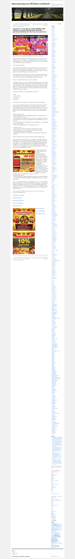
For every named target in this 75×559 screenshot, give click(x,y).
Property (49, 19)
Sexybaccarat (54, 233)
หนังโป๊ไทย (52, 486)
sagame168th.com (54, 224)
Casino (53, 72)
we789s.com (53, 298)
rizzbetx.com (53, 217)
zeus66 (53, 302)
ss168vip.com (54, 257)
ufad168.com (54, 286)
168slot (53, 28)
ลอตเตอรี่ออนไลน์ (54, 344)
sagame (53, 221)
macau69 (53, 146)
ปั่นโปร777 (53, 331)
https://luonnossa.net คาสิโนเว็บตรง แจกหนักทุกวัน (31, 4)
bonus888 (53, 66)
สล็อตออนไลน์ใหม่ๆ (54, 538)
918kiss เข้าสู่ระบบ (54, 38)
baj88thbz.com (54, 55)
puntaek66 (53, 208)
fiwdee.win (53, 92)
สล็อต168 (53, 352)
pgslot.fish (53, 190)
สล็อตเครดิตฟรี (54, 372)
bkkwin (53, 64)
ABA (52, 41)
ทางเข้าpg (53, 529)
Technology (54, 19)
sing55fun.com (54, 240)
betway (53, 60)
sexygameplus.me (54, 238)
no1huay (53, 159)
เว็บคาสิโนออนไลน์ (54, 408)
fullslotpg (53, 96)
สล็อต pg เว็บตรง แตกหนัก (56, 350)
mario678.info (54, 150)
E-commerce (24, 19)
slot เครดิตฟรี (54, 246)
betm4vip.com (54, 59)
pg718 (53, 181)
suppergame (53, 263)
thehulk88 (53, 270)
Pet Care (45, 19)
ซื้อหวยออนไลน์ (54, 309)
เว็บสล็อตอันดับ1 (54, 419)
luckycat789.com (54, 140)
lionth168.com (54, 131)
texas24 (53, 268)
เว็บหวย (53, 420)
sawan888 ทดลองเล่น (55, 225)
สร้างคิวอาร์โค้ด (54, 347)
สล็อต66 (53, 356)
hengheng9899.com (54, 107)
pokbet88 (53, 199)
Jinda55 (53, 116)
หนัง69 (53, 387)
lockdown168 (54, 136)
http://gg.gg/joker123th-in (17, 205)
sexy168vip (53, 230)
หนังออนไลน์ (54, 389)
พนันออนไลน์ (54, 334)
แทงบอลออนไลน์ (54, 427)
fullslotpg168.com (54, 98)
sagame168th (54, 223)
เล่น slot (53, 404)
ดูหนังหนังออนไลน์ (54, 312)
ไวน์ (52, 434)
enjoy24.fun (53, 83)
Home (14, 19)
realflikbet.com (54, 213)
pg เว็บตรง (53, 179)
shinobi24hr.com (54, 239)
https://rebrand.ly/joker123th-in (18, 200)
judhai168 (52, 478)
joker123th (22, 195)
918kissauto (53, 39)
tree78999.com (54, 277)
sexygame (53, 235)
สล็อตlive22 (53, 364)
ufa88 (53, 281)
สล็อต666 (53, 357)
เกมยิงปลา (53, 397)
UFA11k (53, 280)
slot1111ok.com (54, 247)
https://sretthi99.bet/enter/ (55, 111)
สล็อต (53, 348)
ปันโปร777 (53, 332)
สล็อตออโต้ (53, 371)
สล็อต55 (53, 355)
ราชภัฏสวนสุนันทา (54, 343)
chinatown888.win (54, 75)
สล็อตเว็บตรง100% (54, 542)
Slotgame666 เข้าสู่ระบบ (55, 250)
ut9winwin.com (54, 295)
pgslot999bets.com (54, 195)
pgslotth (53, 196)
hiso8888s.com (54, 109)
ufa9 (52, 283)
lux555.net (53, 142)
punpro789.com (54, 207)
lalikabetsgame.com (54, 128)
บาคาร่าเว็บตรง (53, 534)
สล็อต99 (53, 363)
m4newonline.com (54, 144)
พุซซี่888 (53, 337)
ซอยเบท (53, 307)
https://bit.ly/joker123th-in (17, 197)
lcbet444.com (54, 129)
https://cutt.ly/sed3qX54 (40, 208)
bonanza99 (53, 65)
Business (19, 19)
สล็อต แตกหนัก (54, 351)
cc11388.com (54, 73)
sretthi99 (53, 256)
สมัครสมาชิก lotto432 (55, 345)
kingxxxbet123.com (54, 125)
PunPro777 (53, 205)
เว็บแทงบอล (54, 424)
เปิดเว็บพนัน (54, 403)
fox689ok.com (54, 93)
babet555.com (54, 52)
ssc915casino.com (54, 259)
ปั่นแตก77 (53, 330)
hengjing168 (53, 108)
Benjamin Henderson (25, 33)
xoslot (53, 300)
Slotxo (53, 252)
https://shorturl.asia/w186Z (40, 213)
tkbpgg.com (53, 273)
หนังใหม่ (53, 393)
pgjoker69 (53, 187)
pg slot (52, 489)
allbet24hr (53, 45)
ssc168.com (53, 258)
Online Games (41, 19)
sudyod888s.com (54, 262)
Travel (58, 19)
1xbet (53, 32)
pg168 (53, 180)
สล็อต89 (53, 360)
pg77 (52, 182)
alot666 (53, 48)
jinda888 (53, 117)
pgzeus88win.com (54, 197)
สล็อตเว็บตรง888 (54, 376)
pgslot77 (53, 191)
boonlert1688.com (54, 67)
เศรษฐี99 (53, 426)
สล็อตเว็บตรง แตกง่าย (54, 474)
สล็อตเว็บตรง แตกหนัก (55, 375)
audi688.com (53, 51)
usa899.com (53, 294)
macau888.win (54, 147)
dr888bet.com (54, 79)
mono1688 (53, 156)
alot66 (53, 47)
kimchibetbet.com (54, 123)
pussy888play (54, 211)
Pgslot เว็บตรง (54, 189)
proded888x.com (54, 200)
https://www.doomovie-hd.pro (55, 493)
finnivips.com (54, 90)
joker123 (14, 56)
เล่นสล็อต (53, 405)
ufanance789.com (54, 290)
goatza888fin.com (54, 103)
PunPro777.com (54, 206)
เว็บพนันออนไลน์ (54, 416)
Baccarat (53, 53)
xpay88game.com (54, 301)
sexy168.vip (53, 229)
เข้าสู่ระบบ (14, 551)
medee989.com (54, 152)
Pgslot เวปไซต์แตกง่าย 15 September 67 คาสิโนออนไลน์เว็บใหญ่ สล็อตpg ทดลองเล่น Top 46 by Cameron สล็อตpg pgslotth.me (39, 24)
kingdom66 (53, 124)
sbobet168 (53, 226)
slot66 (52, 476)
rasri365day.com (54, 212)
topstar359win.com (54, 274)
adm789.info (53, 44)
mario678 (53, 149)
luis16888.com (54, 141)
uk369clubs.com (54, 293)
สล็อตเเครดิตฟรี (54, 379)
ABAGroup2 (53, 42)
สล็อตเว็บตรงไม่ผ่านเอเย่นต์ (56, 377)
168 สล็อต (53, 27)
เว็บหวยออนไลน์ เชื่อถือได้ (55, 423)
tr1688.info (53, 275)
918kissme (53, 40)
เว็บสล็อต (53, 417)
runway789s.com (54, 220)
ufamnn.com (53, 288)
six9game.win (54, 241)
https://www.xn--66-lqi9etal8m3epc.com (56, 500)
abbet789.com (54, 43)
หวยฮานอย (53, 395)
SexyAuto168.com (54, 232)
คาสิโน (53, 303)
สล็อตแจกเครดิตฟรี (55, 380)
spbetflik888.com (54, 254)
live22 (61, 524)
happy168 (53, 105)
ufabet (53, 284)
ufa (52, 279)
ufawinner (53, 292)
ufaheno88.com (54, 287)
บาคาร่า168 (53, 531)
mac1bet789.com (54, 145)
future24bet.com (54, 100)
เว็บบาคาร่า (54, 414)
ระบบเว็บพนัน (54, 341)
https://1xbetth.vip (53, 487)
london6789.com (54, 137)
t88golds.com (54, 264)
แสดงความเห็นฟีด (15, 553)
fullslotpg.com (54, 97)
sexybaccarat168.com (55, 234)
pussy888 (52, 482)
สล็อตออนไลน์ (54, 370)
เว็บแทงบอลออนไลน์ (55, 425)
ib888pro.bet (53, 114)
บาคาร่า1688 (53, 532)
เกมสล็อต (53, 398)
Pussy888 (53, 210)
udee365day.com (54, 278)
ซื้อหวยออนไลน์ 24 (54, 310)
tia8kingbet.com (54, 272)
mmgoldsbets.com (54, 155)
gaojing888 (53, 101)
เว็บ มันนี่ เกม (54, 406)
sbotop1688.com (54, 227)
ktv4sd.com (53, 127)
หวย (52, 394)
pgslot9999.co (54, 194)
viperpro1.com (54, 296)
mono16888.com (54, 157)
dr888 (53, 78)
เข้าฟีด (14, 552)
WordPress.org (14, 554)
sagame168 (53, 222)
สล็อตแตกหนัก (54, 383)
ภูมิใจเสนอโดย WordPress (56, 556)
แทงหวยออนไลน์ (54, 429)
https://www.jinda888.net (54, 480)
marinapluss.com (54, 148)
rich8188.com (54, 216)
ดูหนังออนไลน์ (53, 514)
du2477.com (53, 81)
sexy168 (53, 228)
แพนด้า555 (53, 430)
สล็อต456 (53, 354)
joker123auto (54, 119)
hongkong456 (54, 110)
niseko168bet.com (54, 158)
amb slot (53, 49)
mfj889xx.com (54, 153)
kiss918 (52, 490)
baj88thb (53, 54)
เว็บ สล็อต (53, 407)
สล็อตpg (53, 365)
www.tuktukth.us (54, 299)
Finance (29, 19)
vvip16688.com (54, 297)
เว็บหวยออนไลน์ (54, 422)
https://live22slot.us (53, 511)
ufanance (53, 289)
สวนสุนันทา (53, 385)
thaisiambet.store (54, 269)
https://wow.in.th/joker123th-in (18, 203)
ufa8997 (53, 282)
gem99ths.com (54, 102)
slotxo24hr (53, 253)
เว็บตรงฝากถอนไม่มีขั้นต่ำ (56, 413)
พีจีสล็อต (53, 335)
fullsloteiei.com (54, 95)
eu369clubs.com (54, 86)
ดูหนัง (53, 311)
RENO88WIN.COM (55, 214)
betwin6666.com (54, 61)
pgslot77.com (54, 192)
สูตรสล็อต (53, 386)
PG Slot (59, 525)
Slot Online (53, 244)
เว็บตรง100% (54, 411)
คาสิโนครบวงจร (54, 304)
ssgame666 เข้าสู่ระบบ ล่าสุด (56, 260)
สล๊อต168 (53, 545)
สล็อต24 (53, 353)
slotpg (53, 251)
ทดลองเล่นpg (59, 528)
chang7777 (53, 74)
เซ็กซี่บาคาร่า (53, 546)
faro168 (53, 87)
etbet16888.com (54, 85)
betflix (53, 57)
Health (32, 19)
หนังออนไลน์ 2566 (54, 390)
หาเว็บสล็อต (54, 396)
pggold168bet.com (54, 184)
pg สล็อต (53, 178)
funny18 (53, 99)
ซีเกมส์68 (53, 308)
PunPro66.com (54, 204)
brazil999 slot (54, 68)
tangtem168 (53, 265)
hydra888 (53, 113)
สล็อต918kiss (54, 362)
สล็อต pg (53, 349)
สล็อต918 (53, 361)
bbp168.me (53, 56)
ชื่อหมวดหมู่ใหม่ (54, 306)
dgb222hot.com (54, 77)
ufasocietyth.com (54, 291)
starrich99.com (54, 261)
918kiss (52, 498)
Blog (16, 19)
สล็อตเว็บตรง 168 (54, 374)
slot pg (53, 245)
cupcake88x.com (54, 76)
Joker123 (53, 118)
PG (52, 525)
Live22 (53, 133)
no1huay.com (54, 160)
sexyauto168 (53, 231)
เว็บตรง (53, 409)
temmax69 (53, 267)
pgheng (53, 185)
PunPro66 (53, 203)
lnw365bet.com (54, 135)
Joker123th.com (54, 121)
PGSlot (53, 188)
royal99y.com (54, 218)
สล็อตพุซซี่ (53, 369)
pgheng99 (53, 186)
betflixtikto (53, 58)
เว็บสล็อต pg (54, 418)
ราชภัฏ (53, 342)
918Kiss (53, 37)
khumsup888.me (54, 122)
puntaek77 (53, 209)
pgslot (52, 481)
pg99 (52, 183)
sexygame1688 (54, 236)
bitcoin (53, 63)
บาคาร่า (52, 483)
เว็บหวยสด (53, 421)
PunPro (53, 202)
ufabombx (53, 285)
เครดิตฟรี (53, 401)
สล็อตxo (53, 366)
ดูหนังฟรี (52, 513)
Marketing (36, 19)
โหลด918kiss (54, 433)
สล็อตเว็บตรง (54, 373)
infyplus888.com (54, 115)
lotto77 (53, 138)
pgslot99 (53, 193)
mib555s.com (54, 154)
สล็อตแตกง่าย (54, 381)
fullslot (53, 94)
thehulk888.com (54, 271)
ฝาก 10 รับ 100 (54, 333)
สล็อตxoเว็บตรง (54, 367)
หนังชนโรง (53, 388)
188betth (53, 31)
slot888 (52, 479)
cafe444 (53, 70)
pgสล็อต (53, 198)
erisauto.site (53, 84)
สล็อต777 (53, 358)
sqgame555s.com (54, 255)
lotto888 (53, 139)
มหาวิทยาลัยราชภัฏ (55, 338)
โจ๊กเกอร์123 (54, 431)
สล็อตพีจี (53, 368)
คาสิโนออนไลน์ (54, 305)
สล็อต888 (53, 359)
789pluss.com (54, 35)
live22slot (53, 134)
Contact (61, 19)
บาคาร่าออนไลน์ (53, 516)
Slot (52, 243)
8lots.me (53, 36)
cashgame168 (54, 71)
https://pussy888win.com (54, 505)
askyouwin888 (54, 50)
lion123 (53, 130)
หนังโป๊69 (53, 392)
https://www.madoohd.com (54, 499)
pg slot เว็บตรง (56, 526)
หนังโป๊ (53, 391)
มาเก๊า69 (53, 339)
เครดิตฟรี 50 (54, 402)
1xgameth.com (54, 33)
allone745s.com (54, 46)
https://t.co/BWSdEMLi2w (40, 211)
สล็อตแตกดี (53, 382)
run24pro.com (54, 219)
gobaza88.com (54, 104)
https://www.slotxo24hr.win (54, 484)
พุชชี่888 (53, 336)
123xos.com (53, 26)
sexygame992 (54, 237)
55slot (53, 34)
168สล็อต (53, 29)
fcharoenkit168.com (54, 88)
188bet (53, 30)
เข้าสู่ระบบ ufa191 (54, 399)
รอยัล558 (53, 340)
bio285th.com (54, 62)
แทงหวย (53, 428)
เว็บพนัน (53, 415)
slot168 (53, 249)
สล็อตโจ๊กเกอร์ (54, 384)
